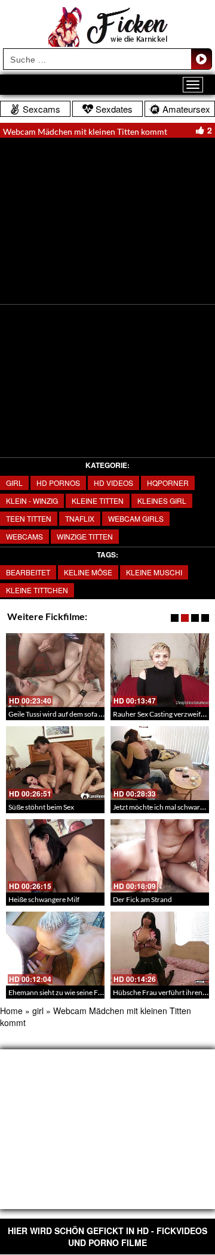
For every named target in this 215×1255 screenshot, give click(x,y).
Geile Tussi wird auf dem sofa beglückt (66, 713)
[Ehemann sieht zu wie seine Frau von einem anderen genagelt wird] (55, 949)
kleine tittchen (37, 590)
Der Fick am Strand (142, 899)
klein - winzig (32, 500)
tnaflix (79, 518)
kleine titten (98, 500)
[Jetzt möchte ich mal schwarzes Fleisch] (159, 763)
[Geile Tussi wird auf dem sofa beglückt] (55, 670)
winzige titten (85, 536)
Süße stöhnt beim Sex (41, 806)
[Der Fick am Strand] (159, 856)
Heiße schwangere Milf (43, 899)
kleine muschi (154, 572)
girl (14, 483)
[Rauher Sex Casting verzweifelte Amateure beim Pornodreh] (159, 670)
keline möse (88, 572)
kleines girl (161, 500)
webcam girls (136, 518)
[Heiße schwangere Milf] (55, 856)
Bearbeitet (28, 572)
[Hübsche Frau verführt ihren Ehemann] (159, 949)
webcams (24, 536)
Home (11, 1011)
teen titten (28, 518)
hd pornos (58, 483)
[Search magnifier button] (201, 59)
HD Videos (113, 483)
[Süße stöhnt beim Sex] (55, 763)
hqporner (168, 483)
